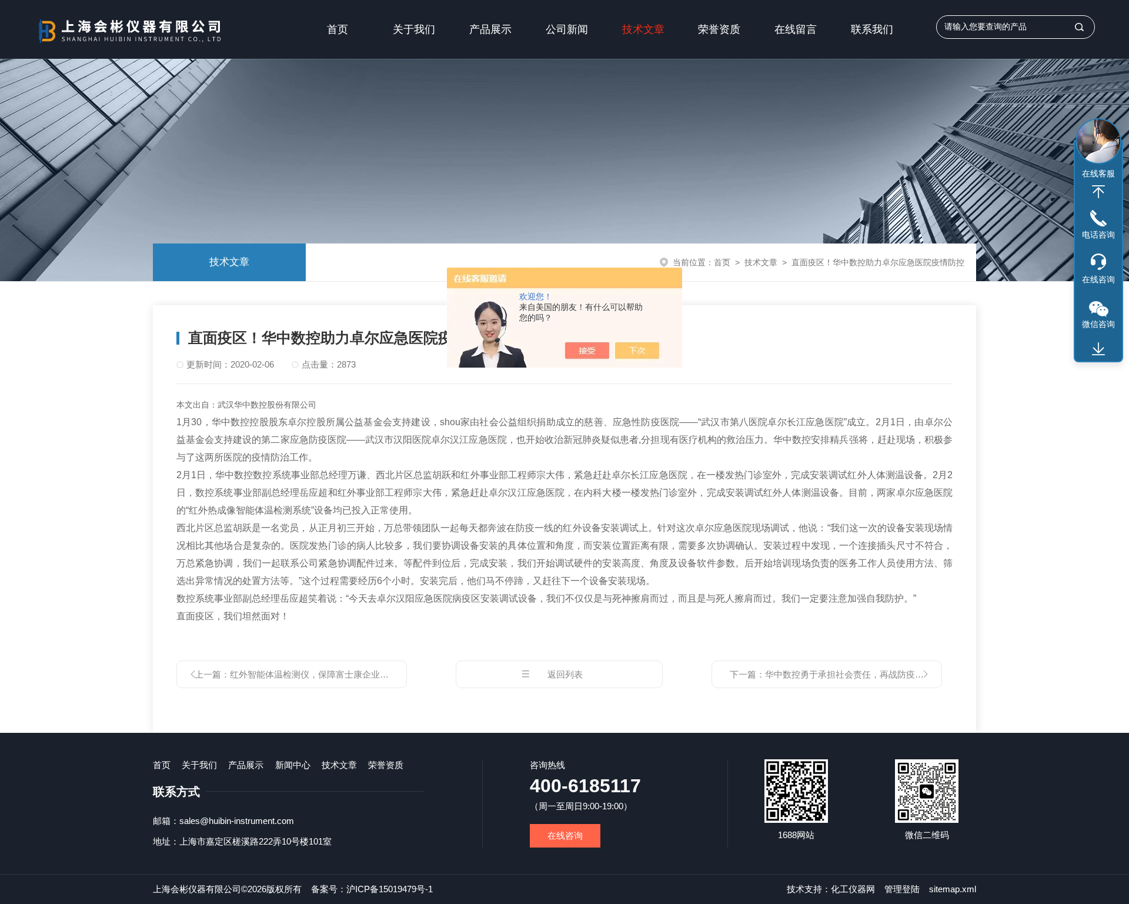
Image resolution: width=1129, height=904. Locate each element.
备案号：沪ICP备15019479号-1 (372, 889)
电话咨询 (1098, 234)
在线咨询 (565, 835)
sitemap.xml (952, 889)
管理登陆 (902, 889)
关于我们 (414, 29)
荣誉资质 (719, 29)
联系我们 (872, 29)
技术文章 (643, 29)
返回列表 (565, 674)
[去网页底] (1098, 349)
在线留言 (795, 29)
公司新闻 (567, 29)
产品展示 (490, 29)
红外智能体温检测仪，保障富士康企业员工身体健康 (331, 674)
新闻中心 (292, 765)
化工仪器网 (853, 889)
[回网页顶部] (1098, 192)
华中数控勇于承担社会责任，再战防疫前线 (849, 674)
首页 (337, 29)
